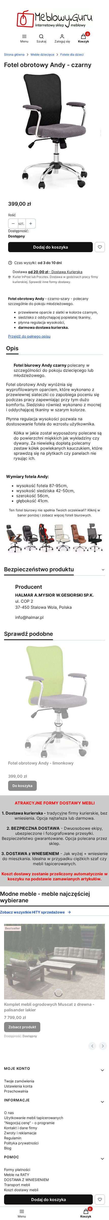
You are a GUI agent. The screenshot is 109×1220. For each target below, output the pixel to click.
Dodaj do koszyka (50, 247)
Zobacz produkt (22, 1027)
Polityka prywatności (21, 1143)
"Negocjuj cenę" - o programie (29, 1123)
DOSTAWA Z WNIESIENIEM (26, 1180)
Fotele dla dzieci (72, 54)
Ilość (12, 215)
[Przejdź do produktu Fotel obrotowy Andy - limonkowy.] (54, 701)
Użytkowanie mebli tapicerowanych (33, 1118)
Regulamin (12, 1138)
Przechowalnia (16, 1091)
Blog (7, 1148)
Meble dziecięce (42, 54)
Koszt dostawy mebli (21, 1190)
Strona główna (14, 54)
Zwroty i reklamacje (20, 1133)
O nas (9, 1112)
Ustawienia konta (18, 1086)
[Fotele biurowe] (54, 553)
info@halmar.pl (29, 617)
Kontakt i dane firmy (20, 1128)
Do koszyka (22, 785)
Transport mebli (17, 1185)
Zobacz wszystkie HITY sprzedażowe (32, 912)
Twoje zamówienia (19, 1081)
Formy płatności (17, 1169)
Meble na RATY (16, 1174)
